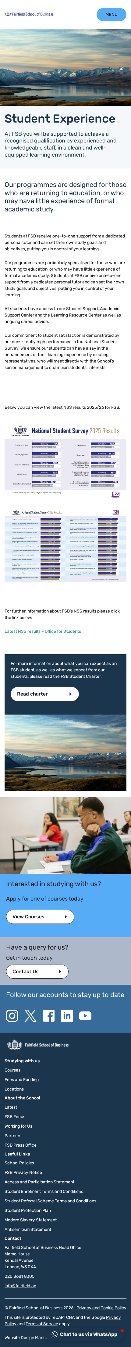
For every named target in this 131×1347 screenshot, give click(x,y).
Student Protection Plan (28, 1210)
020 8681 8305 (19, 1276)
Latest (11, 1107)
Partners (13, 1135)
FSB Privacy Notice (23, 1172)
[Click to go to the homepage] (29, 14)
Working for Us (18, 1126)
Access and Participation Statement (39, 1182)
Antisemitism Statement (28, 1229)
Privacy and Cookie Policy (101, 1308)
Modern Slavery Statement (31, 1220)
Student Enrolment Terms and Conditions (44, 1191)
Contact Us (25, 971)
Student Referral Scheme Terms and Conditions (50, 1201)
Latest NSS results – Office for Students (43, 631)
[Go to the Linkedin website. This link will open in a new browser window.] (67, 1016)
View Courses (28, 917)
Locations (14, 1089)
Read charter (33, 694)
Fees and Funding (22, 1079)
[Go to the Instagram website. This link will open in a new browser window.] (12, 1016)
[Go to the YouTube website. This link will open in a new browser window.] (85, 1016)
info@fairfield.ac (20, 1285)
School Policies (19, 1163)
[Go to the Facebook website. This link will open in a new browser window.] (49, 1016)
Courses (12, 1070)
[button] (85, 1334)
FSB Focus (15, 1116)
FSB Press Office (21, 1145)
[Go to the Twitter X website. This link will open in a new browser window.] (30, 1016)
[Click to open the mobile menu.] (111, 14)
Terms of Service (42, 1323)
